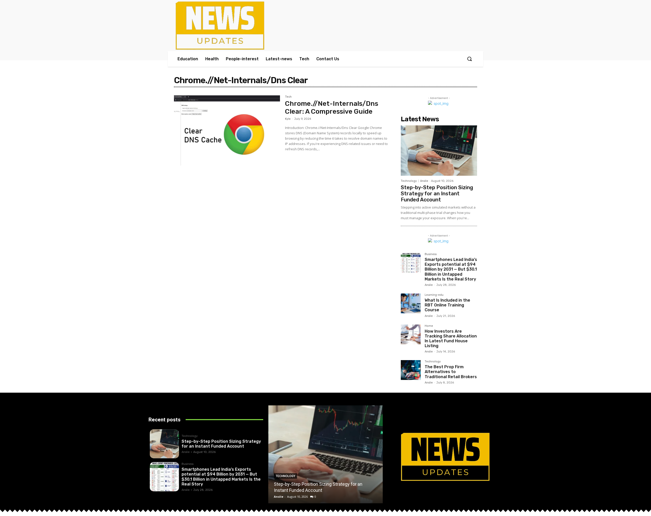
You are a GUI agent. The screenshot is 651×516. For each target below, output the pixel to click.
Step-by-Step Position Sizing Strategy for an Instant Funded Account (437, 193)
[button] (469, 58)
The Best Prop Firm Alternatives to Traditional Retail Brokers (451, 371)
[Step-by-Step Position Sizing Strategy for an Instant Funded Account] (439, 150)
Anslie (424, 181)
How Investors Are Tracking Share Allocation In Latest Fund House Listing (451, 338)
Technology (409, 181)
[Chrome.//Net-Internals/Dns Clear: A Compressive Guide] (227, 130)
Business (431, 254)
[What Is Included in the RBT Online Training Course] (411, 303)
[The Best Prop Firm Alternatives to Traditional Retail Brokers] (411, 370)
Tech (288, 96)
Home (429, 326)
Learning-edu (434, 295)
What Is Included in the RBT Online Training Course (447, 305)
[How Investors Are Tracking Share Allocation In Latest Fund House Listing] (411, 334)
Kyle (288, 119)
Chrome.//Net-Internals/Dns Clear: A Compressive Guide (331, 107)
